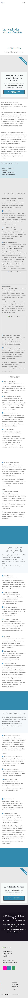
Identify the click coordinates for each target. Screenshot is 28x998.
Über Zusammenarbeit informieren (14, 92)
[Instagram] (5, 968)
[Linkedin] (9, 968)
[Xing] (13, 968)
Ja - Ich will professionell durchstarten (14, 898)
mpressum (15, 986)
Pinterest (12, 248)
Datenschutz (14, 984)
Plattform (19, 246)
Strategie (19, 112)
